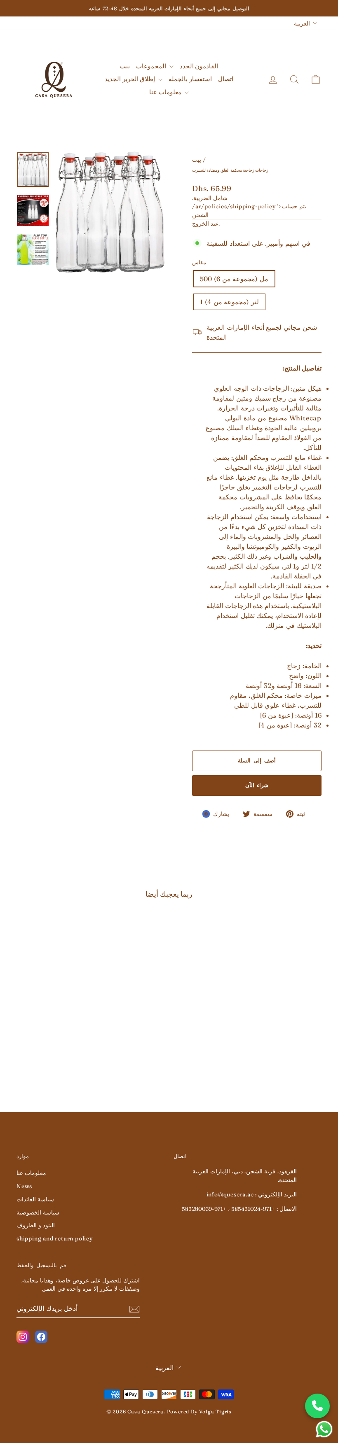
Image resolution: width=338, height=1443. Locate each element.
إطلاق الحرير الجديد (130, 79)
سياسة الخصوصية (37, 1212)
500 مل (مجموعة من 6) (234, 279)
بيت (125, 66)
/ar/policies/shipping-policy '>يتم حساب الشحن (249, 210)
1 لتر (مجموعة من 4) (229, 302)
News (24, 1186)
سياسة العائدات (35, 1199)
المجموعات (151, 66)
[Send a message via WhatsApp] (324, 1429)
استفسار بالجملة (190, 79)
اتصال (225, 79)
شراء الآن (257, 785)
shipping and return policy (54, 1238)
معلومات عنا (166, 92)
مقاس (199, 262)
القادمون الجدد (199, 66)
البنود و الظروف (35, 1225)
